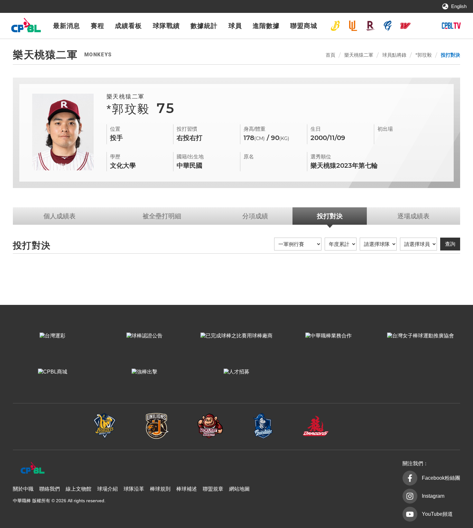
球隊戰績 (166, 25)
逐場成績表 (413, 216)
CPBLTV (451, 26)
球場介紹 (107, 489)
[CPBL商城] (52, 372)
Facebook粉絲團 (441, 478)
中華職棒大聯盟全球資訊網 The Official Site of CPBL (25, 26)
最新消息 (66, 25)
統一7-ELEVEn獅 (353, 26)
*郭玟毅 (423, 55)
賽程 (97, 25)
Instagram (433, 496)
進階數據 (266, 25)
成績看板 (128, 25)
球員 (235, 25)
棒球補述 (186, 489)
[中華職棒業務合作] (328, 336)
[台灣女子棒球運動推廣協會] (420, 336)
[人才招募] (236, 372)
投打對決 (450, 55)
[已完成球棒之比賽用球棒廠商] (236, 336)
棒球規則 (160, 489)
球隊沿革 (134, 489)
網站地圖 (239, 489)
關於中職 (23, 489)
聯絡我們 (49, 489)
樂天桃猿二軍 (358, 55)
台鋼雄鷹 (423, 26)
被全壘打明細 (162, 216)
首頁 (330, 55)
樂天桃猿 (370, 26)
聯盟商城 (303, 25)
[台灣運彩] (52, 336)
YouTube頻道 (437, 514)
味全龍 (405, 26)
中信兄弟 (335, 26)
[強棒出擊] (144, 372)
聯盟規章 (213, 489)
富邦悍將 (388, 26)
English (459, 6)
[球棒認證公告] (144, 336)
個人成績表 (59, 216)
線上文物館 (78, 489)
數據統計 (204, 25)
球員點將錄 (394, 55)
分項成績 (255, 216)
